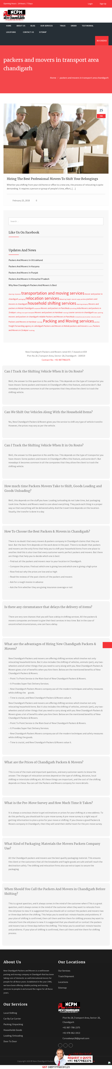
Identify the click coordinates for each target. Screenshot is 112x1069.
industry (94, 317)
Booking (102, 40)
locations (11, 32)
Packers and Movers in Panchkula (60, 316)
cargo (78, 299)
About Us (20, 25)
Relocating (63, 299)
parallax (97, 322)
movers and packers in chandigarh (23, 316)
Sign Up (102, 3)
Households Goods (13, 1029)
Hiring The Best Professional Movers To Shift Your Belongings (52, 179)
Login (90, 3)
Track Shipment (66, 976)
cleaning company (82, 304)
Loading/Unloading (13, 1035)
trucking (31, 330)
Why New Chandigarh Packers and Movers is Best (33, 285)
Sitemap (43, 32)
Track (62, 25)
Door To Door (10, 1041)
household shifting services (52, 303)
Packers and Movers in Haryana (24, 266)
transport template (28, 313)
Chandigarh (29, 308)
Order (74, 25)
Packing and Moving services (68, 321)
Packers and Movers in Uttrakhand (26, 260)
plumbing (73, 308)
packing (100, 313)
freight (69, 299)
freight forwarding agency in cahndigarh (26, 326)
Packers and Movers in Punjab (23, 272)
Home (8, 25)
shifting (18, 313)
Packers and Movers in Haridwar (22, 321)
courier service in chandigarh (81, 312)
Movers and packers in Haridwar (49, 312)
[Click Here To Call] (72, 1057)
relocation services (42, 298)
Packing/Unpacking (13, 1024)
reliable (42, 316)
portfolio (83, 299)
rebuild (73, 299)
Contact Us (28, 32)
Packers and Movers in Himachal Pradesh (29, 278)
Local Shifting (10, 1012)
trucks (90, 326)
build (98, 317)
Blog (32, 25)
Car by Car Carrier (12, 1018)
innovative (78, 317)
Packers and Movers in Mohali (56, 326)
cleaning (11, 294)
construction (86, 317)
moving (65, 313)
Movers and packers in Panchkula (55, 308)
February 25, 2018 (21, 200)
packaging (22, 299)
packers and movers (79, 326)
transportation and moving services (52, 293)
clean (95, 313)
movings (39, 322)
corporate (37, 308)
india (79, 308)
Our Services (46, 25)
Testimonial (87, 25)
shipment (17, 294)
